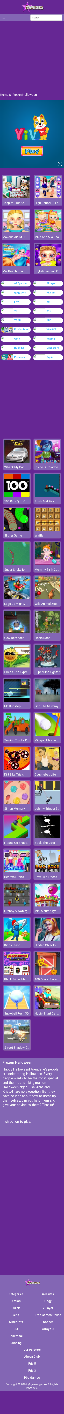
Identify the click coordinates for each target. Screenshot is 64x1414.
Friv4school (21, 329)
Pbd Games (32, 1377)
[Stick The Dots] (47, 837)
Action (16, 1301)
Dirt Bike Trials (14, 774)
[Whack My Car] (17, 461)
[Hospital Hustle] (16, 197)
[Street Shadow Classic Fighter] (17, 1042)
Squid (49, 357)
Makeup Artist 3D (14, 237)
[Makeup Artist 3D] (16, 231)
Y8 (48, 301)
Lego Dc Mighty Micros (19, 604)
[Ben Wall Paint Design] (17, 871)
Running (19, 347)
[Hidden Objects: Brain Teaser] (47, 939)
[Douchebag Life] (47, 769)
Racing (50, 338)
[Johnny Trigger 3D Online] (47, 803)
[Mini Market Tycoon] (47, 905)
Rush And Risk (44, 501)
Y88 (48, 320)
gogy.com (20, 292)
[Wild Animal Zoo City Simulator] (47, 598)
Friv (16, 301)
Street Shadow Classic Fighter (25, 1047)
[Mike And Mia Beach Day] (48, 231)
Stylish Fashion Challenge (48, 271)
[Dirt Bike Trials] (17, 769)
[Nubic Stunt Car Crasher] (47, 1008)
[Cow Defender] (17, 632)
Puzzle (15, 1308)
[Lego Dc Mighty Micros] (17, 598)
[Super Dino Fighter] (47, 666)
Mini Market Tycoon (48, 911)
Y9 (15, 311)
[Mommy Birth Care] (47, 564)
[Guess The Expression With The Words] (17, 666)
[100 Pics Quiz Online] (17, 495)
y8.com (50, 292)
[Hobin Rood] (47, 632)
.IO (16, 1329)
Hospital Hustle (13, 203)
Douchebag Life (45, 774)
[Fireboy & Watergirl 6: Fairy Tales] (17, 905)
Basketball (16, 1336)
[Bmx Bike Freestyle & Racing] (47, 871)
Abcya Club (32, 1356)
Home (4, 94)
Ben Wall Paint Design (19, 877)
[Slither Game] (17, 530)
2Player (51, 283)
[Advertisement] (32, 57)
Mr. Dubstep (12, 706)
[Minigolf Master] (47, 734)
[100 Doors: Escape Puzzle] (47, 973)
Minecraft (52, 347)
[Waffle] (47, 530)
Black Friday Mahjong (18, 979)
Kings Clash (12, 945)
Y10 (48, 311)
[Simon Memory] (17, 803)
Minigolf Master (45, 740)
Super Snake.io (14, 569)
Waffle (39, 535)
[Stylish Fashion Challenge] (48, 265)
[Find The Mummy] (47, 700)
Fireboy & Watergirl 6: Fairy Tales (26, 911)
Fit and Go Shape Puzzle (20, 843)
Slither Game (13, 535)
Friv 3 (32, 1370)
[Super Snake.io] (17, 564)
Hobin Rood (42, 638)
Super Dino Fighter (47, 672)
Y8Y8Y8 (51, 329)
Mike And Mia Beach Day (48, 237)
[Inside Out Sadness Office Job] (47, 461)
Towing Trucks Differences (22, 740)
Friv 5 (32, 1363)
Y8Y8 (17, 320)
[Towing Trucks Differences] (17, 734)
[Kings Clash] (17, 939)
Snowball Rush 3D (16, 1013)
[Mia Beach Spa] (16, 265)
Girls (17, 338)
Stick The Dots (45, 843)
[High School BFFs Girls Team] (48, 197)
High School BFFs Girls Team (48, 203)
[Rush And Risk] (47, 495)
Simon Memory (14, 808)
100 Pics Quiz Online (18, 501)
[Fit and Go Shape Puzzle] (17, 837)
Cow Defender (14, 638)
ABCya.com (21, 283)
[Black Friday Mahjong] (17, 973)
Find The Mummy (46, 706)
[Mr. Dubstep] (17, 700)
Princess (19, 357)
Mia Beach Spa (13, 271)
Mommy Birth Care (47, 569)
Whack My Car (14, 467)
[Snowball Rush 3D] (17, 1008)
